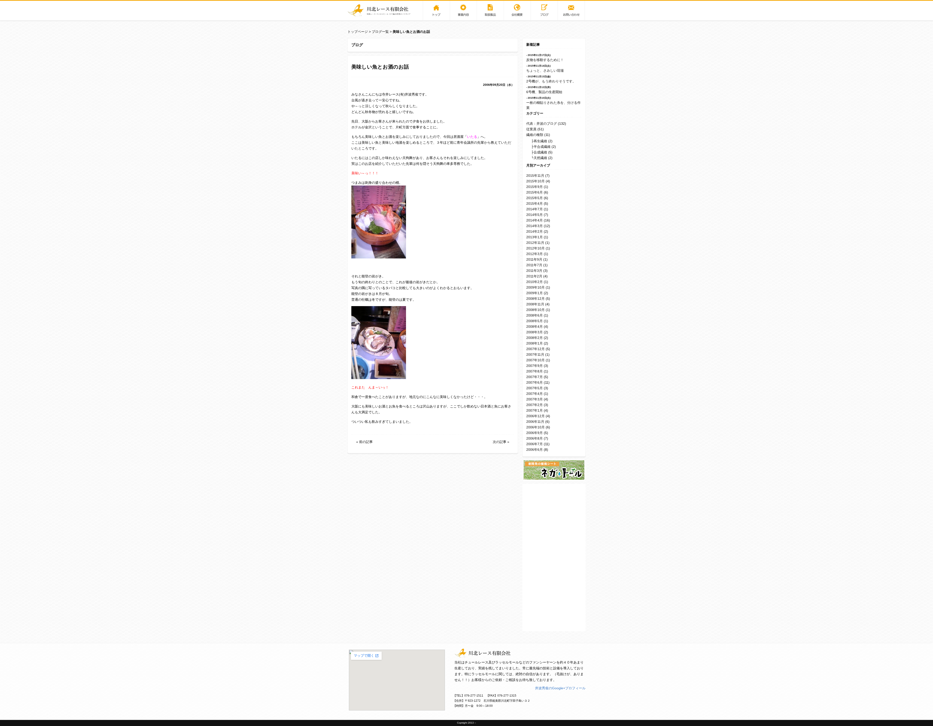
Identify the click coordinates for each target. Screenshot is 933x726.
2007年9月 (534, 366)
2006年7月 (534, 444)
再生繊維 (540, 141)
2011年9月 (534, 259)
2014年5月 (534, 215)
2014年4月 (534, 220)
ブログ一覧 (380, 32)
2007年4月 (534, 394)
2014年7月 (534, 209)
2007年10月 (535, 360)
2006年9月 (534, 433)
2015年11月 (535, 175)
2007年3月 (534, 399)
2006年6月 (534, 450)
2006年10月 (535, 427)
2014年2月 (534, 231)
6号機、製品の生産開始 (544, 92)
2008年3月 (534, 332)
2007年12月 (535, 349)
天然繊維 (540, 158)
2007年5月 (534, 388)
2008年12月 (535, 299)
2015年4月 (534, 203)
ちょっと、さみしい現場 (545, 70)
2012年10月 (535, 248)
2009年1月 (534, 293)
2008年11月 (535, 304)
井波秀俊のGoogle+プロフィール (560, 688)
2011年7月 (534, 265)
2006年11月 (535, 422)
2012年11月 (535, 243)
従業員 (531, 129)
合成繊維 (540, 152)
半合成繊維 (542, 147)
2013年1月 (534, 237)
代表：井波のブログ (541, 123)
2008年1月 (534, 343)
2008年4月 (534, 326)
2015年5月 (534, 198)
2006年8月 (534, 438)
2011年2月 (534, 276)
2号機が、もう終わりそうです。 (551, 81)
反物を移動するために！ (545, 60)
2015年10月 (535, 181)
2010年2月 (534, 282)
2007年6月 (534, 382)
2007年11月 (535, 354)
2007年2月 (534, 405)
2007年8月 (534, 371)
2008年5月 (534, 321)
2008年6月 (534, 315)
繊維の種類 (534, 135)
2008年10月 (535, 310)
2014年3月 (534, 226)
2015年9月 (534, 187)
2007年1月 (534, 410)
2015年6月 (534, 192)
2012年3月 (534, 254)
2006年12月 (535, 416)
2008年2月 (534, 338)
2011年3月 (534, 271)
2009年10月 (535, 287)
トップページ (357, 32)
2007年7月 (534, 377)
